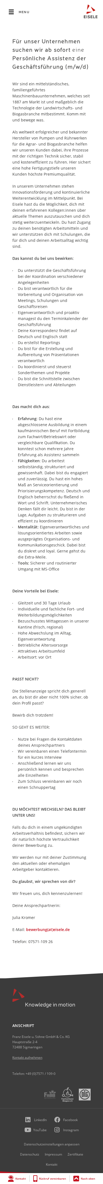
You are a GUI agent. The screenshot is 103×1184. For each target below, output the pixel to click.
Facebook (70, 1120)
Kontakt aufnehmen (27, 1057)
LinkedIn (40, 1120)
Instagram (71, 1130)
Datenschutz (29, 1154)
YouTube (40, 1130)
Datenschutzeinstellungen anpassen (51, 1144)
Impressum (53, 1154)
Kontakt (20, 1178)
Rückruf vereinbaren (52, 1178)
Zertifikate (75, 1154)
